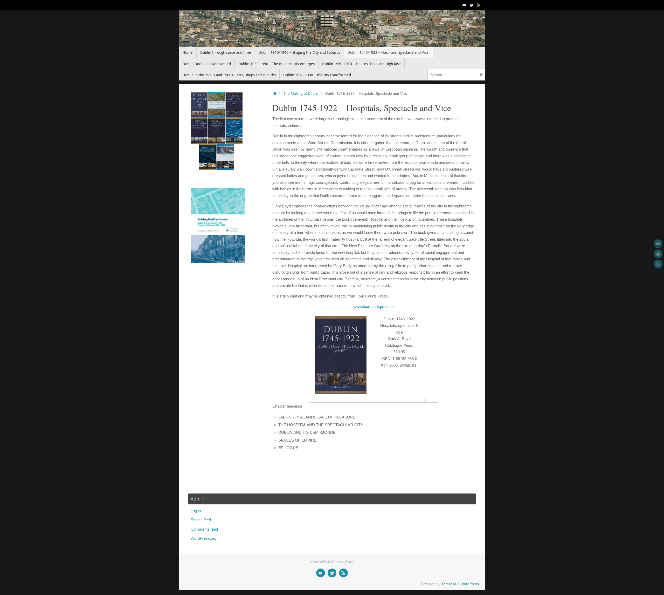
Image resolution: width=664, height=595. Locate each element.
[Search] (481, 74)
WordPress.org (203, 538)
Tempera (448, 584)
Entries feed (201, 520)
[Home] (274, 94)
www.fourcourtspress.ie (373, 306)
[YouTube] (464, 5)
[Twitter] (471, 5)
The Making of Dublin (300, 94)
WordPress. (470, 584)
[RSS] (478, 5)
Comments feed (204, 529)
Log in (196, 511)
